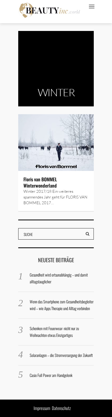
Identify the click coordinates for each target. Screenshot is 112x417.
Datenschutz (61, 408)
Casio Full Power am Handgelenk (51, 375)
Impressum (42, 408)
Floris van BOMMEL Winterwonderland (40, 182)
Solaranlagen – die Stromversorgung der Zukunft (61, 355)
